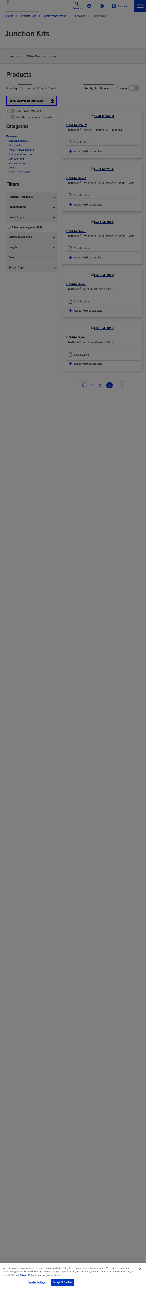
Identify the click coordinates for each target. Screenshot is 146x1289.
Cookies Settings (36, 1282)
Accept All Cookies (62, 1282)
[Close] (140, 1269)
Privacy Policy (27, 1275)
